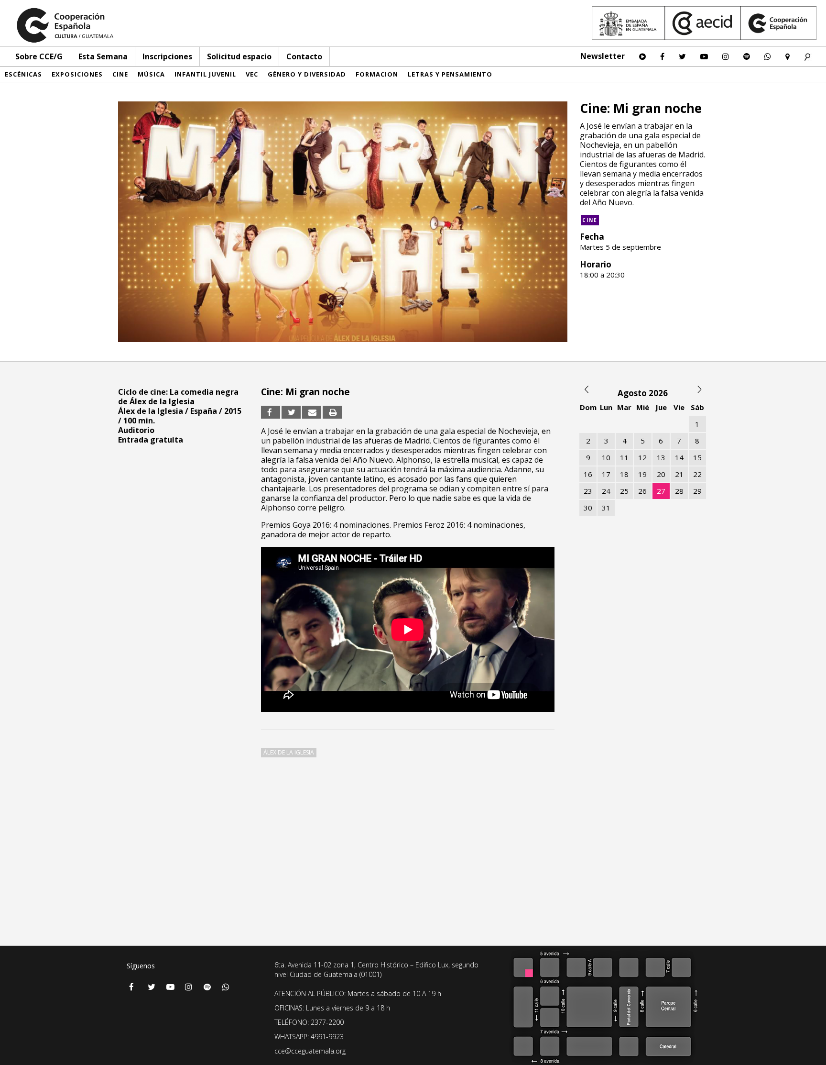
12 (642, 457)
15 (697, 457)
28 (679, 491)
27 (661, 491)
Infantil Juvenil (205, 74)
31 (606, 507)
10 (606, 457)
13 (661, 457)
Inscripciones (167, 56)
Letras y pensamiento (450, 74)
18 (624, 474)
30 (588, 507)
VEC (252, 74)
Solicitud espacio (239, 56)
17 (606, 474)
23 (588, 491)
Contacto (304, 56)
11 (624, 457)
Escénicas (23, 74)
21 (679, 474)
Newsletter (602, 56)
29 (697, 491)
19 (642, 474)
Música (151, 74)
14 (679, 457)
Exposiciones (77, 74)
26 (642, 491)
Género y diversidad (307, 74)
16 (588, 474)
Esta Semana (103, 56)
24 (606, 491)
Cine (120, 74)
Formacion (377, 74)
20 (661, 474)
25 (624, 491)
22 (697, 474)
